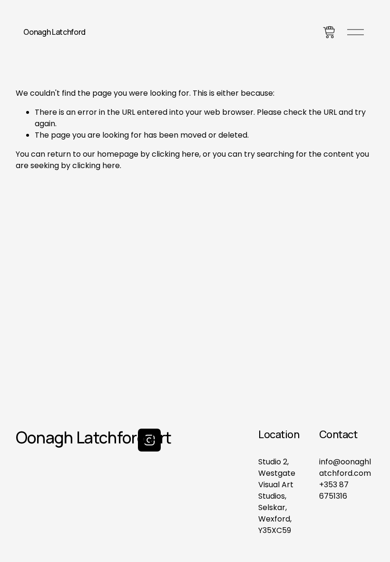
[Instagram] (149, 440)
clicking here (175, 154)
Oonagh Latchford (54, 32)
